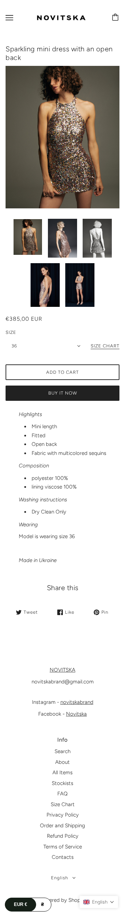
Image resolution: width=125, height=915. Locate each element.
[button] (99, 902)
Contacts (63, 857)
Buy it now (62, 393)
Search (62, 751)
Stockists (62, 783)
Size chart (105, 346)
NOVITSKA (62, 670)
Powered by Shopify (62, 900)
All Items (62, 772)
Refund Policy (62, 836)
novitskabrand (76, 702)
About (62, 762)
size (11, 332)
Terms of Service (62, 847)
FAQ (62, 794)
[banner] (61, 17)
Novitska (76, 714)
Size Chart (63, 804)
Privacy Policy (63, 815)
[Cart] (116, 17)
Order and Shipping (62, 825)
